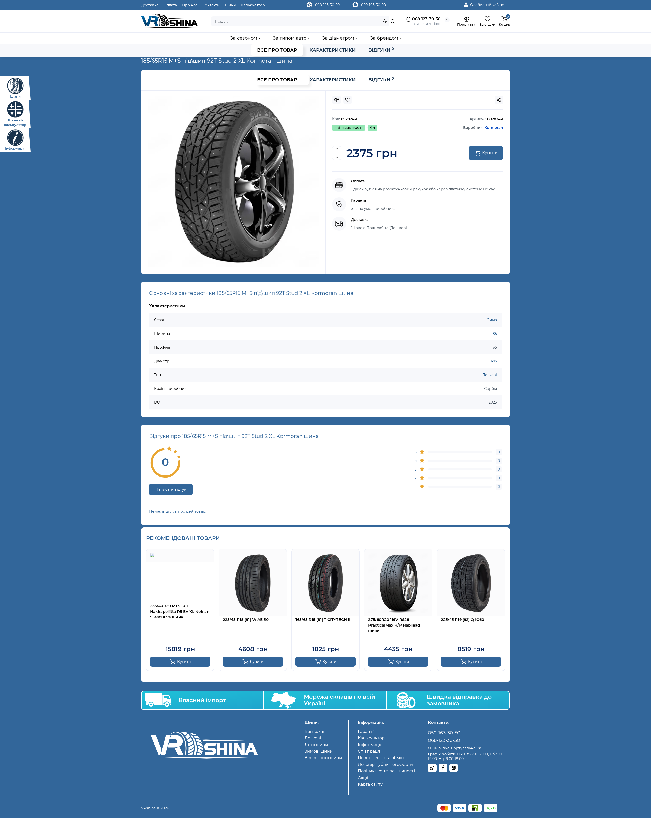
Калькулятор (253, 5)
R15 (494, 361)
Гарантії (366, 731)
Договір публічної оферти (385, 764)
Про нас (189, 5)
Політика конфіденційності (386, 771)
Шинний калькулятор (15, 122)
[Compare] (336, 100)
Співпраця (369, 751)
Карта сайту (370, 784)
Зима (492, 320)
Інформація (15, 148)
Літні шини (316, 744)
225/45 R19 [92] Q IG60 (462, 619)
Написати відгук (170, 489)
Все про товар (277, 50)
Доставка (149, 5)
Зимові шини (319, 751)
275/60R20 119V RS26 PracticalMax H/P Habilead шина (394, 625)
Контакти (211, 5)
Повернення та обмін (381, 757)
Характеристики (333, 50)
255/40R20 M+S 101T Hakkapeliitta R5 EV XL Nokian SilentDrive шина (179, 611)
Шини (15, 96)
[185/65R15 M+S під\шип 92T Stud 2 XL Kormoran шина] (233, 181)
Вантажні (314, 731)
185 (494, 333)
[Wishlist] (347, 100)
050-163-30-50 (373, 5)
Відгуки (381, 50)
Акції (363, 777)
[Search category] (385, 21)
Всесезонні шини (323, 757)
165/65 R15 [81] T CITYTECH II (322, 619)
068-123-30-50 (327, 5)
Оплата (170, 5)
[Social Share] (499, 100)
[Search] (393, 21)
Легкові (489, 375)
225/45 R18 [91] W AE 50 (246, 619)
